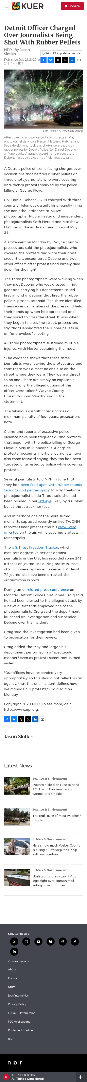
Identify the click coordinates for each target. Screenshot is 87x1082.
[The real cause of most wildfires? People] (17, 816)
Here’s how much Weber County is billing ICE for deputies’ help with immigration (56, 849)
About (12, 969)
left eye (44, 501)
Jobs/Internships (18, 995)
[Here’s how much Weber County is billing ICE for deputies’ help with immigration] (17, 846)
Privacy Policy (17, 1004)
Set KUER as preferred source (62, 53)
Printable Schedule (20, 1030)
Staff (11, 987)
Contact (13, 978)
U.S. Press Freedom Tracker (35, 547)
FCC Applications (19, 1021)
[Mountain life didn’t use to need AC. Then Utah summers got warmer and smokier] (17, 786)
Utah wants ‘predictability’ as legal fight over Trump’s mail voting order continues (54, 880)
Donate (74, 6)
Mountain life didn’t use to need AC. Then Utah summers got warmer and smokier (55, 789)
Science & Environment (49, 778)
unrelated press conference (45, 589)
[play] (6, 1077)
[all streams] (81, 1077)
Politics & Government (49, 839)
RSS (11, 1039)
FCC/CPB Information (21, 1013)
